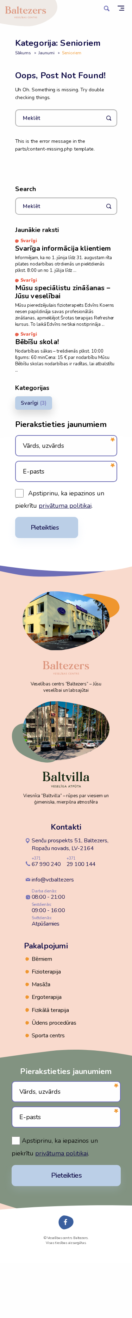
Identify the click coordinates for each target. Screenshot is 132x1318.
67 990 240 (46, 861)
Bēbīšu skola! (37, 342)
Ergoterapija (47, 997)
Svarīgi (29, 403)
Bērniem (42, 959)
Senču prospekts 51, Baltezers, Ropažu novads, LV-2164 (70, 844)
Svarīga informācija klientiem (63, 248)
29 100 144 (81, 861)
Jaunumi (46, 53)
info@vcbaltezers (53, 880)
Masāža (41, 984)
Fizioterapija (46, 972)
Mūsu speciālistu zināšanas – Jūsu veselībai (63, 292)
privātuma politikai (65, 505)
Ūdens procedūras (54, 1023)
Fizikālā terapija (50, 1010)
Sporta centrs (48, 1035)
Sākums (23, 53)
